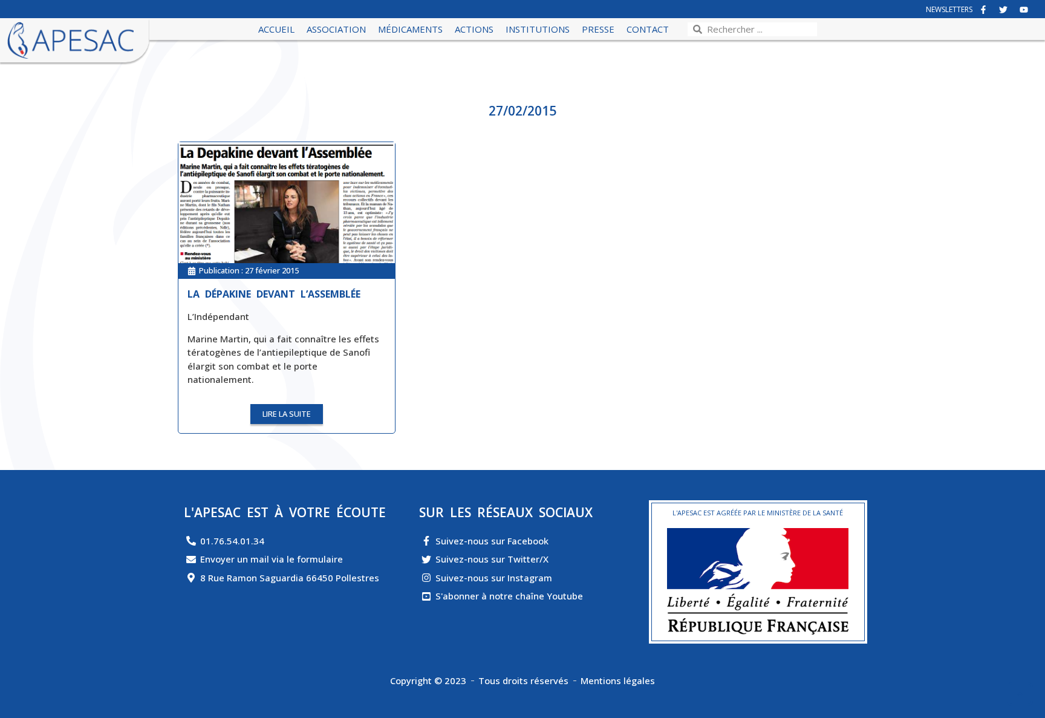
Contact (648, 29)
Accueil (276, 29)
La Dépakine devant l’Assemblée (273, 294)
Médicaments (410, 29)
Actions (474, 29)
